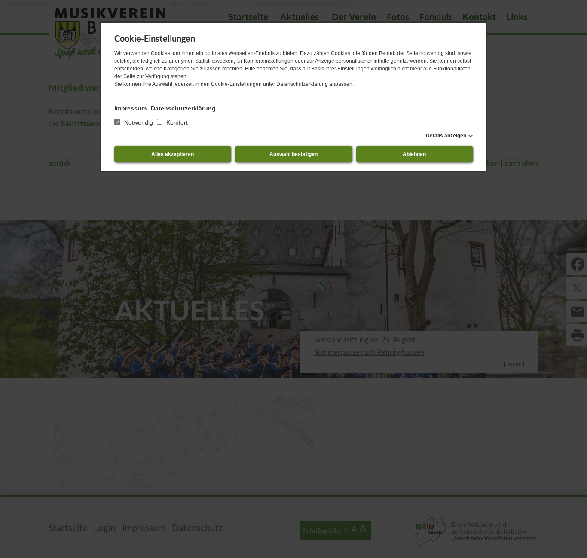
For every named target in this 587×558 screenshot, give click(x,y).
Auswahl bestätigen (293, 154)
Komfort (176, 122)
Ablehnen (414, 154)
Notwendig (138, 122)
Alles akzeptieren (172, 154)
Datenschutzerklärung (183, 108)
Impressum (130, 108)
